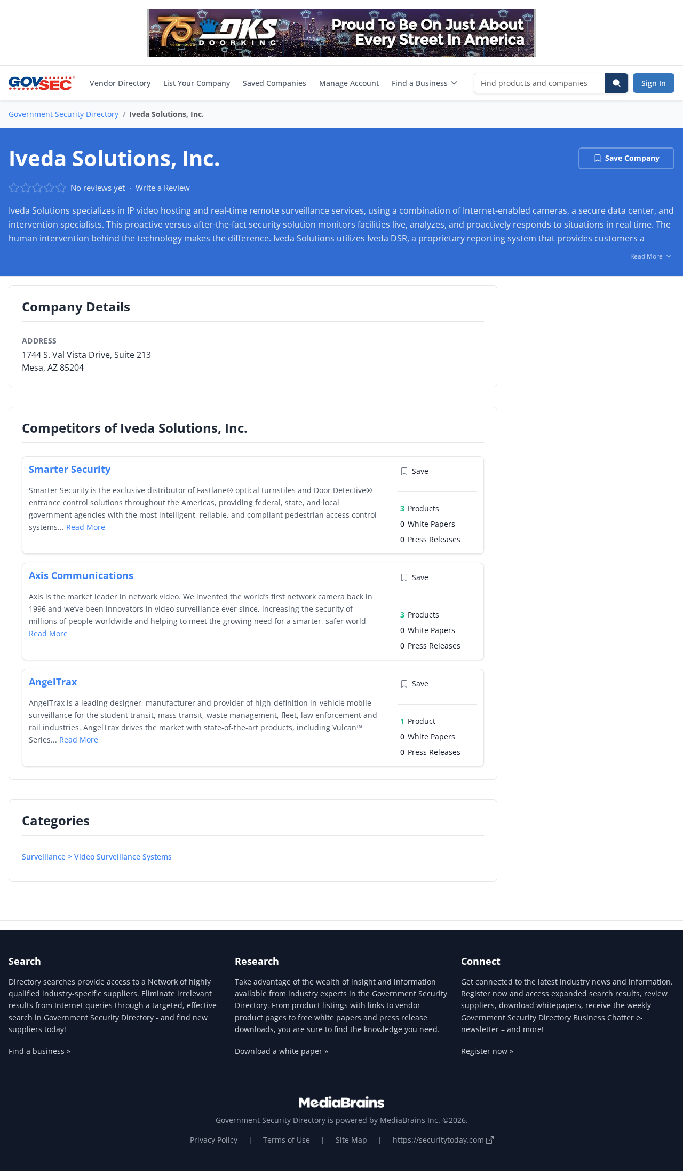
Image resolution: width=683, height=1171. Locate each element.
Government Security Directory (63, 114)
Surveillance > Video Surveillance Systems (97, 857)
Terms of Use (286, 1140)
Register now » (487, 1051)
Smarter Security (69, 469)
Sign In (653, 83)
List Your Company (196, 83)
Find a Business (420, 83)
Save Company (632, 158)
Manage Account (349, 83)
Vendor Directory (120, 83)
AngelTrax (53, 681)
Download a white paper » (281, 1051)
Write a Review (163, 187)
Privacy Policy (213, 1140)
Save (420, 471)
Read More (85, 527)
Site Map (351, 1140)
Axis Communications (81, 575)
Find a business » (39, 1051)
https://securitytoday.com (439, 1140)
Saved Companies (274, 83)
